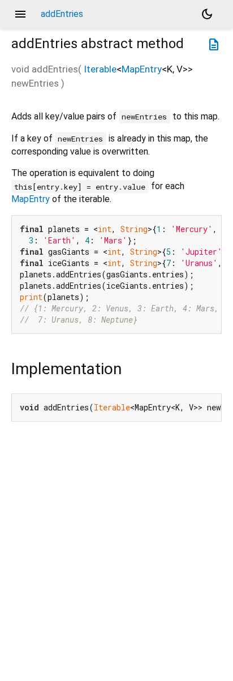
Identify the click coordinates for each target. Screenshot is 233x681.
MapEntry (142, 69)
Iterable (100, 69)
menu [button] (20, 14)
